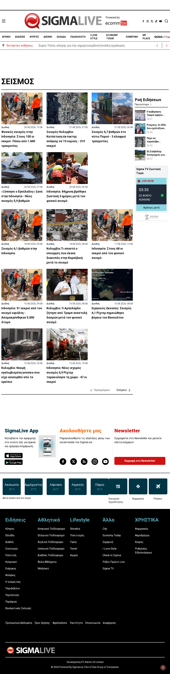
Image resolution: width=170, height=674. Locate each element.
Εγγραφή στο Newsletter (140, 460)
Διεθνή (5, 127)
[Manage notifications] (163, 667)
